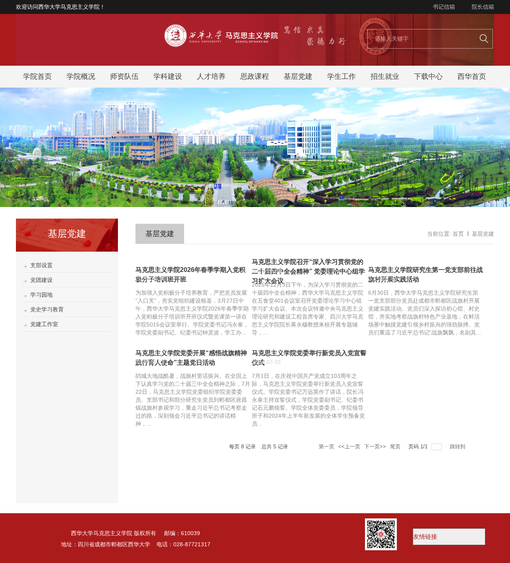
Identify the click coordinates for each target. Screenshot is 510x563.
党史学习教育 (47, 309)
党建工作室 (44, 324)
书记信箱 (444, 7)
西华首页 (471, 76)
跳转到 (458, 447)
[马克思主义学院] (255, 63)
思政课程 (254, 76)
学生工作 (341, 76)
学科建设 (167, 76)
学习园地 (41, 294)
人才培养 (211, 76)
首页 (458, 234)
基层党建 (298, 76)
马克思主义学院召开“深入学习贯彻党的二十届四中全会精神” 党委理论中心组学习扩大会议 (308, 271)
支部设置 (41, 265)
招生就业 (385, 76)
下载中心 (428, 76)
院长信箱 (483, 7)
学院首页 (37, 76)
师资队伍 (124, 76)
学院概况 (81, 76)
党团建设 (41, 280)
